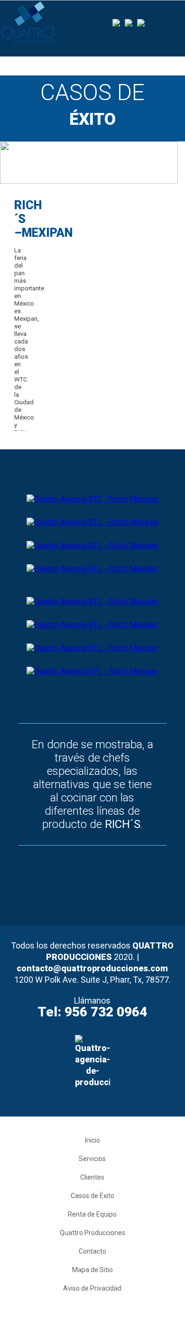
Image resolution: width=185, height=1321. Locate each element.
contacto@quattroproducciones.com (92, 968)
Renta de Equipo (92, 1214)
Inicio (92, 1140)
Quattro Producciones (92, 1233)
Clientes (92, 1177)
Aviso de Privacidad (92, 1288)
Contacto (92, 1251)
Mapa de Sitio (92, 1270)
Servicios (92, 1159)
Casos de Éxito (92, 1196)
